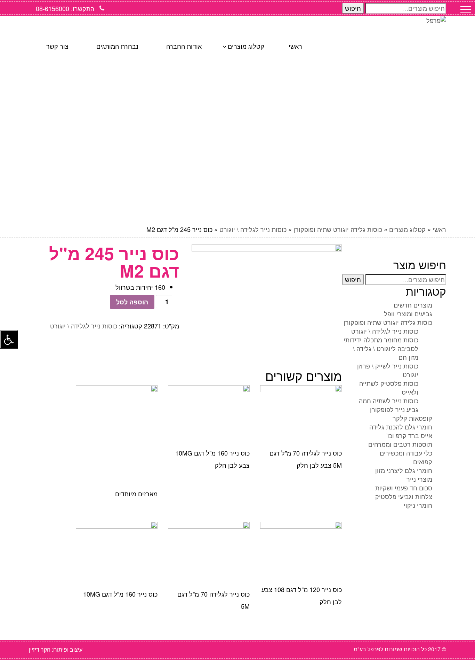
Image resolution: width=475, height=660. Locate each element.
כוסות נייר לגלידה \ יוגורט (253, 229)
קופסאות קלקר (412, 417)
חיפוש (353, 8)
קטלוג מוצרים (407, 229)
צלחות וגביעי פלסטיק (403, 496)
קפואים (422, 461)
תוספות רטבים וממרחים (400, 444)
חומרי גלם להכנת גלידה (400, 426)
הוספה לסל (132, 301)
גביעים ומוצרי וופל (408, 313)
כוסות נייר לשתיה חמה (388, 400)
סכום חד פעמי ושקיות (403, 487)
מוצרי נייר (419, 478)
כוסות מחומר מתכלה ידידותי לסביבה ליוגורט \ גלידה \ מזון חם (381, 348)
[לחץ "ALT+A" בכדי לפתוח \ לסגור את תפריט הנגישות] (9, 339)
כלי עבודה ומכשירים (406, 452)
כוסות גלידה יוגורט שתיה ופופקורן (337, 229)
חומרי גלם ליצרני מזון (403, 470)
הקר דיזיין (39, 649)
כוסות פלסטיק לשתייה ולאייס (388, 387)
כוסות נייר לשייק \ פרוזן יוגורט (387, 370)
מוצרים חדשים (413, 304)
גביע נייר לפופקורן (394, 409)
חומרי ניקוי (418, 505)
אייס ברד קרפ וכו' (409, 435)
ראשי (439, 229)
